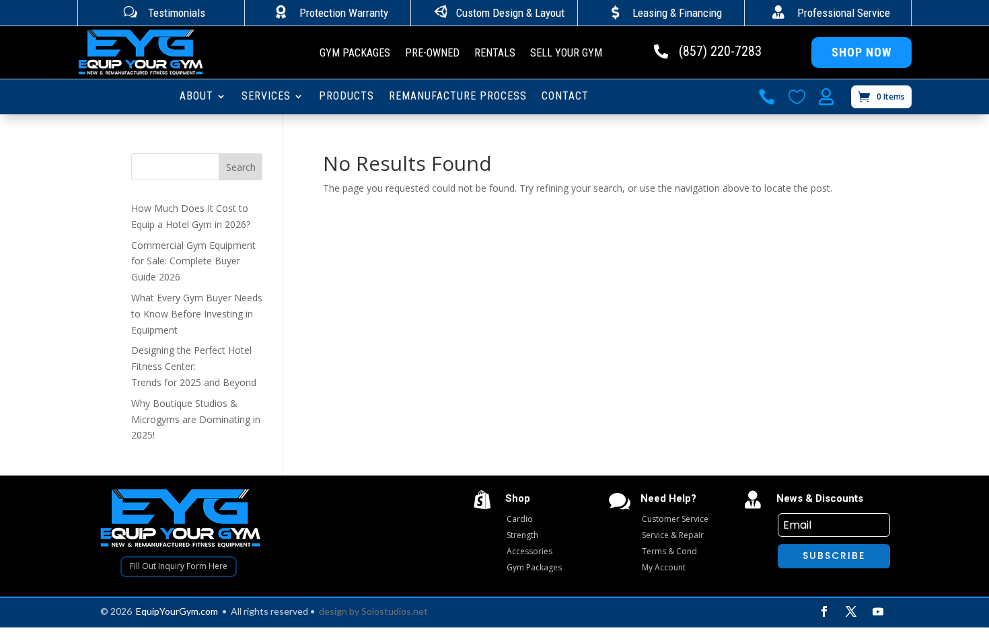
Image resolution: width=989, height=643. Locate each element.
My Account (664, 567)
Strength (522, 535)
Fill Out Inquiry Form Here (178, 566)
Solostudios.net (394, 611)
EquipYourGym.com (177, 611)
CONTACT (565, 96)
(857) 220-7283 (720, 51)
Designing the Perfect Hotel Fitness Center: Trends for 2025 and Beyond (193, 366)
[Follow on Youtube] (878, 611)
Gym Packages (355, 53)
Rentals (494, 53)
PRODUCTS (346, 96)
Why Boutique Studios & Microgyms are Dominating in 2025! (195, 419)
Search (241, 167)
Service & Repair (673, 535)
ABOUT (196, 96)
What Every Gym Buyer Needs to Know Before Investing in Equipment (196, 313)
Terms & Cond (669, 551)
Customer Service (675, 519)
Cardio (520, 519)
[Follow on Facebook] (824, 611)
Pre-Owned (432, 53)
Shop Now (861, 52)
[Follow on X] (851, 611)
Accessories (529, 551)
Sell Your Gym (566, 53)
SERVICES (266, 96)
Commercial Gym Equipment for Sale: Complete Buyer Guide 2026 (193, 261)
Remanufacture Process (458, 96)
